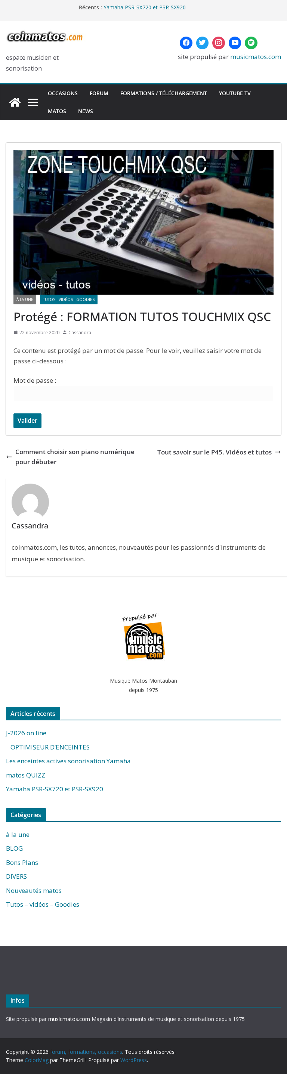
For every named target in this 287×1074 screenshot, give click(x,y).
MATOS (57, 111)
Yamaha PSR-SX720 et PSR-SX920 (54, 789)
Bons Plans (22, 862)
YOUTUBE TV (235, 93)
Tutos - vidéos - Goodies (69, 299)
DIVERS (16, 876)
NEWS (85, 111)
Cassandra (79, 332)
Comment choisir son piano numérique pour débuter (75, 456)
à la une (24, 299)
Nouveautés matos (34, 890)
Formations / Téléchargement (163, 93)
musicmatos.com (255, 56)
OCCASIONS (63, 93)
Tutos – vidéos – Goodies (42, 904)
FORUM (99, 93)
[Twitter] (202, 43)
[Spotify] (251, 43)
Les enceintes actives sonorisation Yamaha (68, 761)
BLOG (14, 848)
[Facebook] (186, 43)
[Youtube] (235, 43)
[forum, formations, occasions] (15, 102)
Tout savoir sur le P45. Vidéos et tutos (214, 452)
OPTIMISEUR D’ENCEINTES (48, 747)
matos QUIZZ (120, 5)
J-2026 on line (26, 733)
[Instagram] (218, 43)
